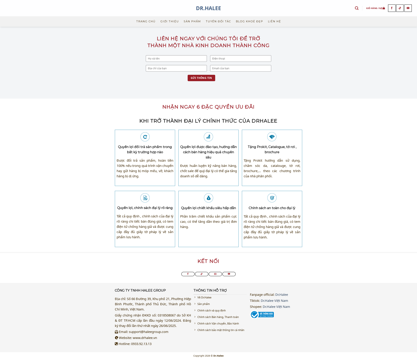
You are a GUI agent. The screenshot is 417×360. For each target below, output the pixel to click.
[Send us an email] (215, 274)
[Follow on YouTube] (408, 8)
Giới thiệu (169, 21)
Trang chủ (146, 21)
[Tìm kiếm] (357, 8)
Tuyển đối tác (218, 21)
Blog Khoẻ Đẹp (249, 21)
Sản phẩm (192, 21)
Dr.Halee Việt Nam (274, 300)
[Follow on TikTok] (400, 8)
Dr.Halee (208, 8)
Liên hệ (274, 21)
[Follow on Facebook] (392, 8)
